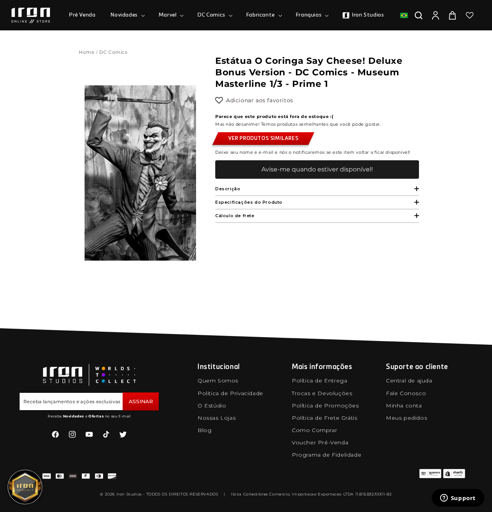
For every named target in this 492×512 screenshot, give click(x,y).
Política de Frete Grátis (324, 417)
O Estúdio (212, 405)
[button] (127, 15)
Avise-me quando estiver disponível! (317, 169)
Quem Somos (218, 380)
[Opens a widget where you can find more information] (457, 498)
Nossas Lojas (217, 417)
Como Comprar (314, 430)
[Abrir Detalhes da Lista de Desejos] (469, 15)
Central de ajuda (409, 380)
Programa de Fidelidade (326, 454)
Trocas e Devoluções (322, 393)
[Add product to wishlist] (219, 100)
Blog (204, 430)
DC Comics (114, 52)
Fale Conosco (406, 393)
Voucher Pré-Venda (320, 442)
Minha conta (404, 405)
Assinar (141, 401)
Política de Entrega (319, 380)
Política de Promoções (325, 405)
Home (86, 52)
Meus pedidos (406, 417)
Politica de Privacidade (230, 393)
